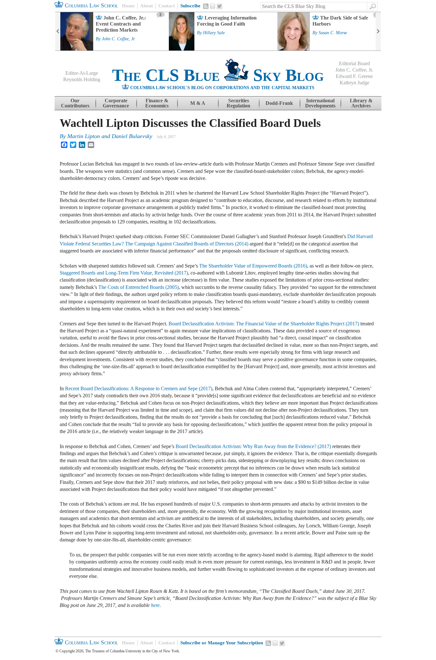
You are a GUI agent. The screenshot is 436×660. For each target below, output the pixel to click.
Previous (57, 31)
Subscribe (190, 5)
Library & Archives (361, 103)
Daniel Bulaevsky (132, 136)
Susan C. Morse (333, 33)
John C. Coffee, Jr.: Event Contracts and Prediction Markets (121, 24)
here (155, 605)
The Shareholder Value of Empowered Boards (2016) (253, 265)
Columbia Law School (90, 5)
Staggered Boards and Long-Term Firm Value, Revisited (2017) (124, 273)
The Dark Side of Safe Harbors (340, 21)
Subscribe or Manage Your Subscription (221, 642)
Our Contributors (75, 103)
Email (212, 6)
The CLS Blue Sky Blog (218, 75)
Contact (166, 5)
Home (128, 5)
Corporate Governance (116, 103)
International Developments (320, 103)
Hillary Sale (214, 33)
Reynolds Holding (81, 79)
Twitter (219, 6)
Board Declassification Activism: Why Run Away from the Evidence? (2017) (253, 446)
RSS (206, 6)
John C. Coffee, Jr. (118, 39)
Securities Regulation (238, 103)
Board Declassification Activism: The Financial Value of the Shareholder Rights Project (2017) (264, 323)
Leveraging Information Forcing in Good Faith (227, 21)
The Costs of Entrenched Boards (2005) (138, 287)
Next (378, 31)
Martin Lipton (83, 136)
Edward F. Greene (354, 76)
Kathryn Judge (354, 82)
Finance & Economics (157, 103)
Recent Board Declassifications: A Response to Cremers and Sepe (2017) (138, 388)
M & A (197, 103)
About (146, 5)
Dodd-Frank (279, 103)
